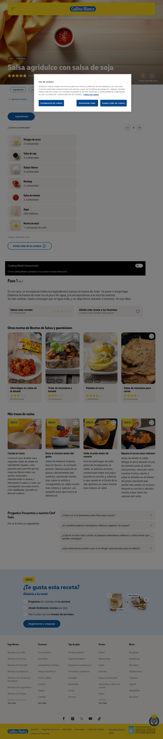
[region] (82, 93)
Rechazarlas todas (87, 103)
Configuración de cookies (51, 103)
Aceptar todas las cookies (113, 103)
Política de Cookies (91, 94)
